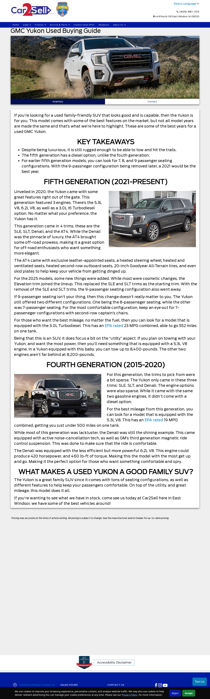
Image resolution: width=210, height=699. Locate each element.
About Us (118, 25)
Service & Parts (59, 25)
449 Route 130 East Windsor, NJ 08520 (177, 16)
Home (16, 25)
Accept (189, 693)
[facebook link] (156, 686)
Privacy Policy (129, 695)
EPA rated (114, 326)
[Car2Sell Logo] (40, 9)
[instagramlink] (160, 686)
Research (104, 25)
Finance (39, 25)
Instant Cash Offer (84, 25)
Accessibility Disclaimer (114, 662)
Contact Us (115, 685)
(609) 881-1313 (189, 11)
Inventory (57, 101)
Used (26, 25)
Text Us (200, 681)
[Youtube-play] (165, 686)
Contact (152, 101)
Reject (175, 693)
